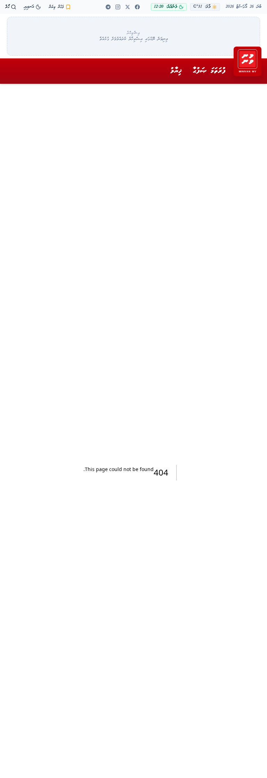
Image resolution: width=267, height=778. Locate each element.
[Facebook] (137, 7)
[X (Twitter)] (127, 7)
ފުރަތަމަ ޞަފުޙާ (209, 70)
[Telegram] (108, 7)
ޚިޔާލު (176, 70)
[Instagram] (118, 7)
